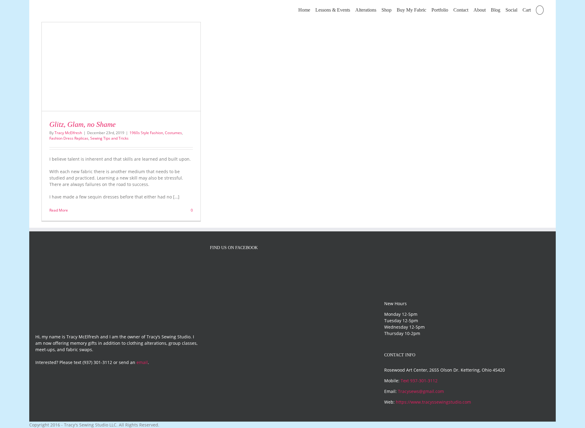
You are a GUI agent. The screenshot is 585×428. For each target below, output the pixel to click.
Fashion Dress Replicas (68, 138)
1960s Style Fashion (146, 132)
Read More (58, 210)
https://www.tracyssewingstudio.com (433, 402)
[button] (540, 9)
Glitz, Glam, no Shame (82, 124)
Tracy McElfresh (68, 132)
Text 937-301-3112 (419, 380)
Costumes (173, 132)
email (142, 362)
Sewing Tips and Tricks (109, 138)
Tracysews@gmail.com (421, 391)
